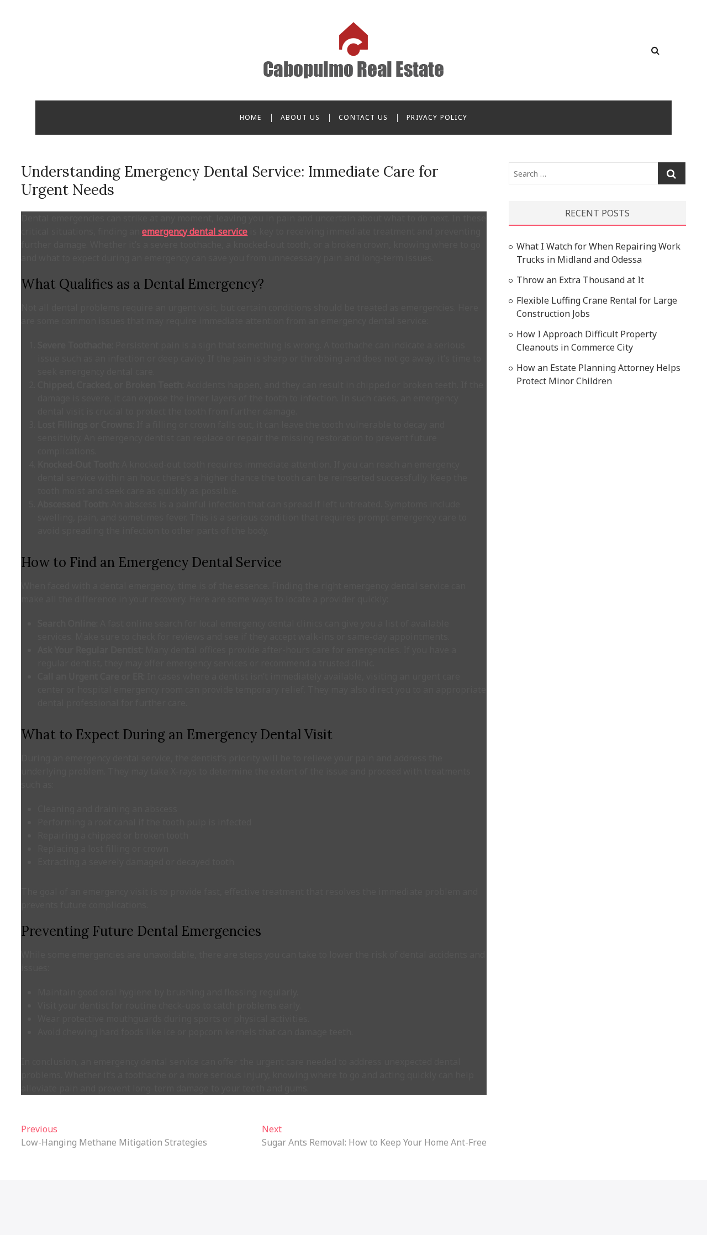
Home (251, 117)
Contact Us (363, 117)
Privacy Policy (437, 117)
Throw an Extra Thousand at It (580, 280)
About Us (300, 117)
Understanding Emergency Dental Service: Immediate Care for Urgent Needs (229, 180)
